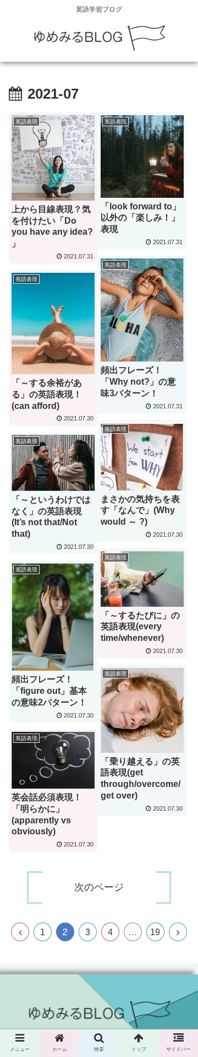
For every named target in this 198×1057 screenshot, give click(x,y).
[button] (176, 946)
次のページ (99, 887)
